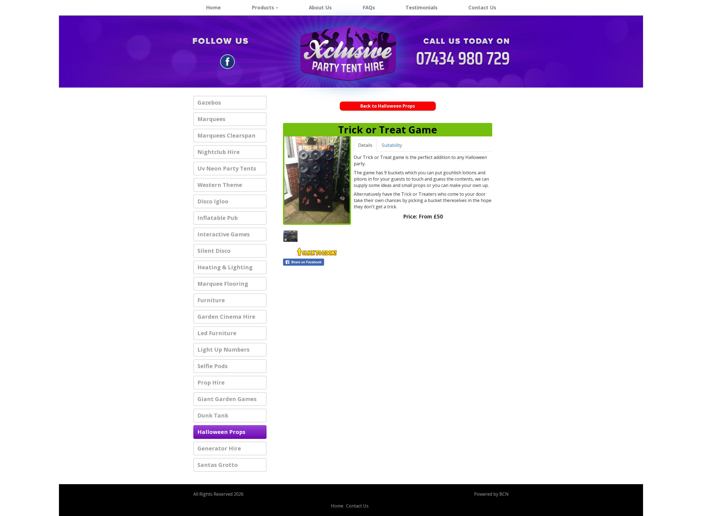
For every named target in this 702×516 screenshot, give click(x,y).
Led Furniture (216, 333)
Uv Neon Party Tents (226, 168)
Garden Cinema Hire (226, 316)
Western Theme (219, 185)
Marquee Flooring (222, 283)
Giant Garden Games (227, 399)
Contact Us (482, 7)
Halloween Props (221, 432)
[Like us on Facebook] (227, 61)
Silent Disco (214, 250)
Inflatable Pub (217, 217)
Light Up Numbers (223, 349)
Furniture (211, 300)
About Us (320, 7)
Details (365, 145)
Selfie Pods (212, 366)
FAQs (369, 7)
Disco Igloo (212, 201)
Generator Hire (219, 448)
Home (213, 7)
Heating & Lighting (225, 267)
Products (263, 7)
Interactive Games (223, 234)
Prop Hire (211, 382)
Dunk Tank (212, 415)
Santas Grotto (217, 465)
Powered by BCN (491, 494)
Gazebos (209, 102)
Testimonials (421, 7)
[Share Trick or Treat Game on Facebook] (317, 262)
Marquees (211, 119)
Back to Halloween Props (387, 106)
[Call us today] (463, 59)
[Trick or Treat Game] (317, 179)
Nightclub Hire (218, 152)
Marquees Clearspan (226, 135)
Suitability (392, 145)
